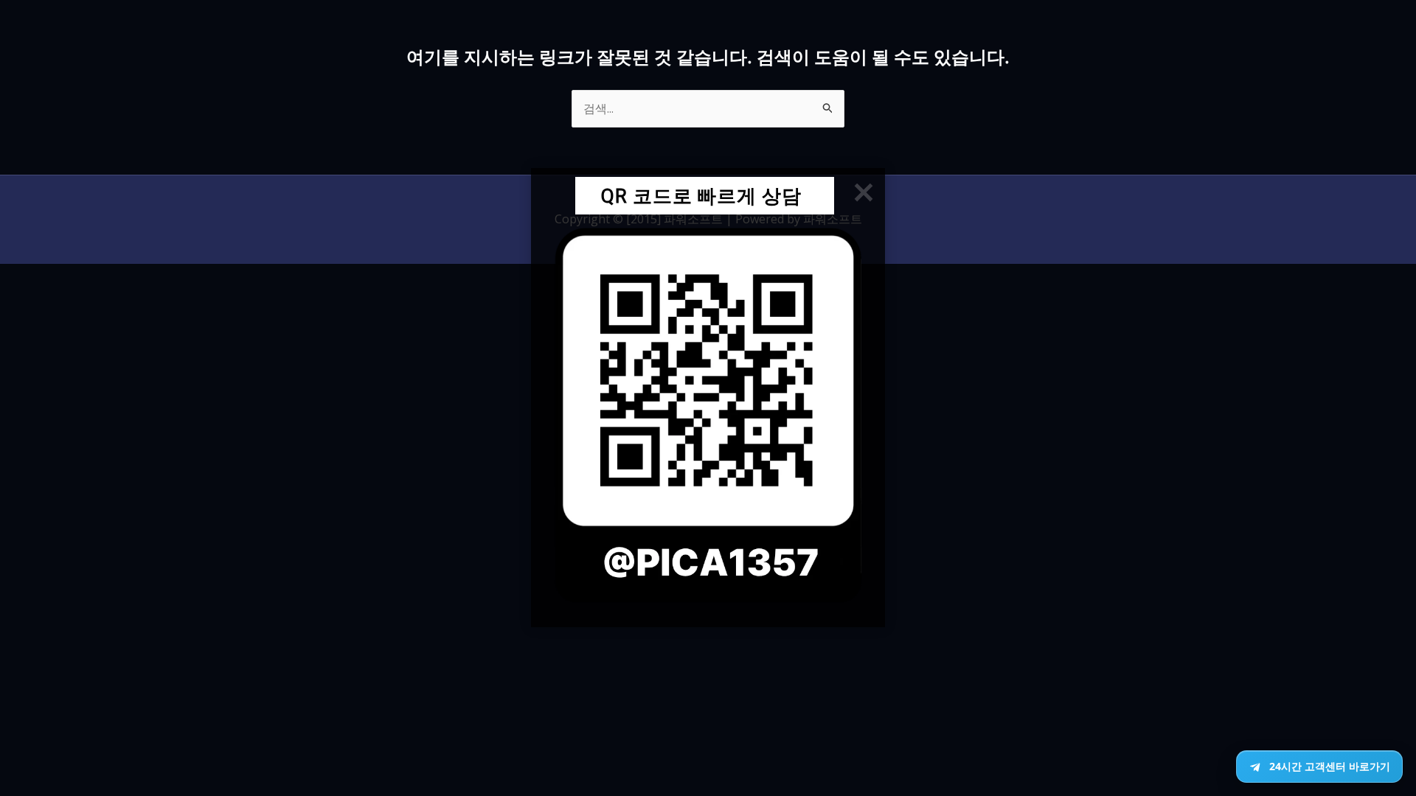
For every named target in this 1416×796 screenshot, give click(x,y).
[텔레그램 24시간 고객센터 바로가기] (1319, 766)
